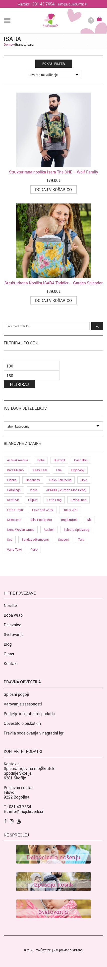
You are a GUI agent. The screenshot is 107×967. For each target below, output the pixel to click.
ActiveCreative (17, 460)
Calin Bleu (81, 460)
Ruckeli (49, 529)
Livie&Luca (78, 500)
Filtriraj (19, 384)
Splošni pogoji (16, 694)
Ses (9, 539)
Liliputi (33, 500)
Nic (89, 519)
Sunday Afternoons (35, 539)
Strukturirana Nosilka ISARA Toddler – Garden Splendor (53, 282)
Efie (59, 470)
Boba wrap (13, 615)
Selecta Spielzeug (76, 529)
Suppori (63, 539)
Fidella (11, 480)
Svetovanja (14, 634)
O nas (9, 653)
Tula (81, 539)
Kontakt (23, 4)
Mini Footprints (41, 519)
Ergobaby (77, 470)
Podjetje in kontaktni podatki (29, 713)
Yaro (34, 549)
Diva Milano (15, 470)
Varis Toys (14, 549)
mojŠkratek (69, 519)
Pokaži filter (53, 63)
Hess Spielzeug (60, 480)
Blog (8, 644)
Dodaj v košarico (53, 189)
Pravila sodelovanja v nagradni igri (34, 732)
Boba (41, 460)
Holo (84, 480)
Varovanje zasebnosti (23, 703)
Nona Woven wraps (20, 529)
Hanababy (33, 480)
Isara (33, 490)
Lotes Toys (15, 509)
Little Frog (54, 500)
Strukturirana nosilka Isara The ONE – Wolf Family (53, 171)
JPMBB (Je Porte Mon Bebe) (66, 490)
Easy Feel (40, 470)
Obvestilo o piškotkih (22, 723)
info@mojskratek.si (72, 4)
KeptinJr (13, 500)
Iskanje (97, 326)
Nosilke (10, 605)
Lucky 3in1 (70, 509)
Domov (9, 44)
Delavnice (12, 624)
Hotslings (14, 490)
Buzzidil (59, 460)
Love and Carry (42, 509)
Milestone (14, 519)
